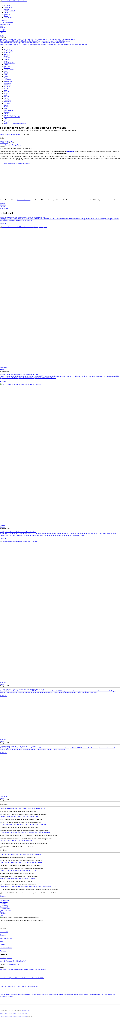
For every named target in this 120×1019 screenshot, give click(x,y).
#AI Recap (3, 39)
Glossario (6, 9)
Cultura (58, 39)
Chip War (48, 39)
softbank (2, 206)
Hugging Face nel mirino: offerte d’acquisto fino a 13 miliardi (18, 532)
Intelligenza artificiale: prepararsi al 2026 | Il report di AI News (18, 870)
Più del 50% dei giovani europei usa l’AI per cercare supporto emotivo (21, 862)
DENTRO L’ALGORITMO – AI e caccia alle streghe (16, 840)
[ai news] (13, 1)
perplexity (3, 205)
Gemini (2, 912)
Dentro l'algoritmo (66, 39)
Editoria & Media (5, 24)
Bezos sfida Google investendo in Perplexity (17, 163)
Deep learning (4, 902)
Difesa (2, 34)
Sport (52, 44)
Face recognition (5, 908)
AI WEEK (30, 39)
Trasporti (62, 44)
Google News (26, 1010)
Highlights (59, 41)
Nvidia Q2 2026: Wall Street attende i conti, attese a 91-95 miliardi (19, 374)
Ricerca (2, 44)
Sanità (2, 36)
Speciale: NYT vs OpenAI (43, 44)
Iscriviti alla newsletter (6, 22)
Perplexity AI (70, 151)
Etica (1, 26)
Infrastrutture (66, 41)
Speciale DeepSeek (29, 44)
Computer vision (5, 900)
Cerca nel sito (8, 17)
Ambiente (36, 39)
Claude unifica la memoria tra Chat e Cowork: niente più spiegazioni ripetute (22, 217)
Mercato (23, 42)
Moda (33, 42)
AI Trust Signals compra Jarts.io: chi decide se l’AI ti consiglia (18, 746)
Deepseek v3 (4, 907)
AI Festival (9, 39)
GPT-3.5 (2, 915)
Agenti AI (7, 14)
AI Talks (15, 39)
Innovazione (3, 42)
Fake (30, 41)
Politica (43, 42)
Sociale (21, 44)
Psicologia (62, 42)
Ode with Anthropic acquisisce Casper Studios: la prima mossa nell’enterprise (23, 689)
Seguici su (13, 145)
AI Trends (7, 5)
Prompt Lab (48, 42)
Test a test (57, 44)
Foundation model (5, 910)
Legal (1, 32)
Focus (38, 41)
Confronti (53, 39)
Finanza (2, 27)
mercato (2, 203)
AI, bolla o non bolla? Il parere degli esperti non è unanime (17, 878)
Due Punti (3, 41)
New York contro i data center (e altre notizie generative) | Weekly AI (20, 854)
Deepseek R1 (4, 905)
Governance (3, 29)
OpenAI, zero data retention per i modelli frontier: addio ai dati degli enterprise (23, 824)
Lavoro (15, 42)
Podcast (6, 16)
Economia (9, 41)
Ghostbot (2, 913)
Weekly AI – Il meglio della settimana (76, 44)
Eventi (27, 41)
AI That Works (22, 39)
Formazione (3, 21)
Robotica (7, 44)
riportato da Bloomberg (24, 200)
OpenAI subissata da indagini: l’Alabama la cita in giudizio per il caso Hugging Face (25, 832)
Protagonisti (55, 42)
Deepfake (3, 903)
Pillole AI (38, 42)
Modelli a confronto (9, 11)
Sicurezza (16, 44)
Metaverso (29, 42)
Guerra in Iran (52, 41)
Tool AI (6, 12)
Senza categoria (8, 110)
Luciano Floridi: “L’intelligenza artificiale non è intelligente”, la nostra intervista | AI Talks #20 (28, 886)
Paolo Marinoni (16, 134)
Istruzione (3, 31)
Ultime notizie (8, 7)
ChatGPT (42, 39)
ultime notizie (4, 208)
